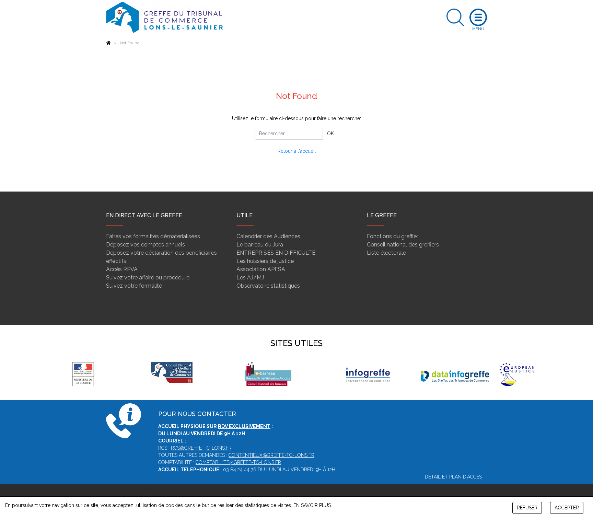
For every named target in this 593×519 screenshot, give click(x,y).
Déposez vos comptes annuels (145, 244)
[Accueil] (108, 43)
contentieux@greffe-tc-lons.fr (271, 455)
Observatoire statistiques (268, 285)
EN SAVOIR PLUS (312, 505)
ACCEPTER (567, 507)
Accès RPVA (122, 269)
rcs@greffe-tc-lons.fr (201, 448)
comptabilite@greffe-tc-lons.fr (238, 462)
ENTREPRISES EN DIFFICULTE (275, 253)
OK (330, 133)
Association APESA (260, 269)
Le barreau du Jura (259, 244)
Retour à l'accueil (297, 151)
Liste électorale (386, 253)
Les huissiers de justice (265, 261)
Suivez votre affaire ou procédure (147, 277)
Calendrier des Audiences (268, 236)
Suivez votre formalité (134, 285)
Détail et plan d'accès (453, 477)
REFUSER (527, 507)
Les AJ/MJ (250, 277)
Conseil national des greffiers (403, 244)
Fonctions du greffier (392, 236)
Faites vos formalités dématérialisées (153, 236)
